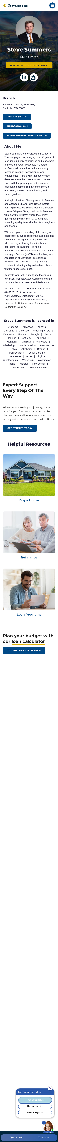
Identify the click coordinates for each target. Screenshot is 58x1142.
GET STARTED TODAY (19, 428)
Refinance (29, 557)
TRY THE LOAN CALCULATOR (24, 650)
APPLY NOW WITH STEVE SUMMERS (29, 65)
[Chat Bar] (29, 1138)
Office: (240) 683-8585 (17, 126)
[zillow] (34, 77)
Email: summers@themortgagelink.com (27, 135)
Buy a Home (29, 500)
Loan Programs (29, 614)
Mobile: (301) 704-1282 (17, 117)
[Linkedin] (24, 77)
